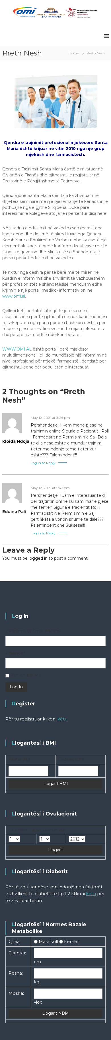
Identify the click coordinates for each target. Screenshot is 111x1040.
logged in (38, 558)
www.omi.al (13, 296)
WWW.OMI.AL (17, 349)
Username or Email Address (33, 630)
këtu (62, 719)
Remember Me (25, 675)
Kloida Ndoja (15, 441)
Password (15, 653)
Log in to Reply (43, 463)
